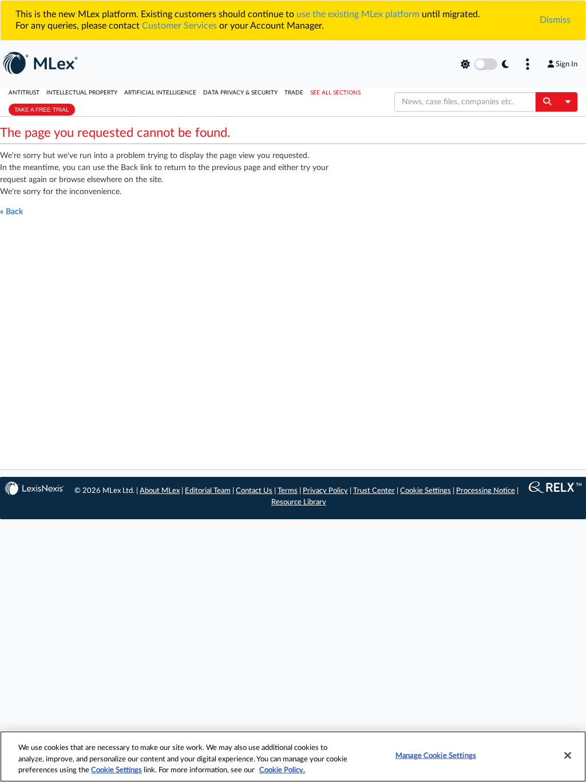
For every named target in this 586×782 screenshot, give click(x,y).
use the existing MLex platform (357, 14)
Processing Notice (485, 491)
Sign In (566, 64)
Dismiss (555, 20)
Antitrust (24, 93)
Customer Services (179, 25)
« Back (11, 212)
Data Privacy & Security (240, 93)
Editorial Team (208, 491)
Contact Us (254, 491)
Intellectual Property (81, 93)
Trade (293, 93)
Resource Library (298, 502)
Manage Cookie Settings (435, 755)
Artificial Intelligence (160, 93)
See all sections (335, 93)
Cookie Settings (425, 491)
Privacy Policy (325, 491)
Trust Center (374, 491)
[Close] (567, 755)
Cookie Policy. (282, 770)
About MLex (160, 491)
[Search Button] (547, 102)
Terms (288, 491)
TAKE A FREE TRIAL (41, 109)
